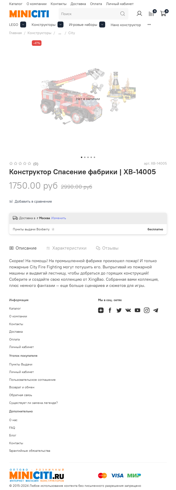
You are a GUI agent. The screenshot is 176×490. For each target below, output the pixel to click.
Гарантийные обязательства (29, 451)
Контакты (58, 3)
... (59, 33)
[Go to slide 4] (91, 157)
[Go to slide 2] (84, 157)
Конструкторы (43, 24)
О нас (13, 420)
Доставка (78, 3)
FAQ (12, 428)
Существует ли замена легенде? (33, 403)
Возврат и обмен (21, 387)
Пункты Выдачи (20, 364)
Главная (15, 32)
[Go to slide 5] (94, 157)
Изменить (58, 218)
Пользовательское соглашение (32, 380)
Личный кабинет (120, 3)
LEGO (13, 24)
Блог (12, 435)
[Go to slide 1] (81, 157)
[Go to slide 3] (88, 157)
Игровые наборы (83, 24)
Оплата (96, 3)
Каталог (15, 3)
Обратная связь (20, 395)
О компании (37, 3)
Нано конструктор (126, 24)
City (71, 32)
